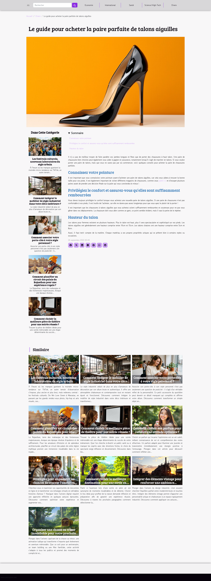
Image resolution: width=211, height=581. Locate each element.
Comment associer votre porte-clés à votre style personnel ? (45, 240)
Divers (174, 5)
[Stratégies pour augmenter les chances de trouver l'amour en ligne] (54, 470)
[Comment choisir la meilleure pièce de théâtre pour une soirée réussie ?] (45, 306)
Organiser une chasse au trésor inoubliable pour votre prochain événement (53, 533)
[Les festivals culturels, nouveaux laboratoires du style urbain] (45, 146)
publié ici (162, 180)
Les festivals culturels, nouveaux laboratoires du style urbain (45, 161)
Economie (89, 5)
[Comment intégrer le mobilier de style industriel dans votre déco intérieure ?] (45, 186)
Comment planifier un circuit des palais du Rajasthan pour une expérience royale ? (45, 281)
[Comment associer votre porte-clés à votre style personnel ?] (45, 225)
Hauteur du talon (76, 148)
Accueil (29, 16)
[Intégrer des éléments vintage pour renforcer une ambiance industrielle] (157, 470)
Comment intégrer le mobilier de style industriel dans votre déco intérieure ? (45, 200)
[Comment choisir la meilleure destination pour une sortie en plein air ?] (105, 470)
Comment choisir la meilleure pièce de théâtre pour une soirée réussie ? (45, 321)
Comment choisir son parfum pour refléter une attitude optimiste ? (157, 430)
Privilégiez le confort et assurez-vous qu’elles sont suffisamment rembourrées (102, 143)
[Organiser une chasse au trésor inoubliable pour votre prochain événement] (54, 521)
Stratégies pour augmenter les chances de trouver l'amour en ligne (54, 482)
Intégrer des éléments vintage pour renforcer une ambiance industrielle (157, 482)
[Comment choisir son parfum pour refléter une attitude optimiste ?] (157, 419)
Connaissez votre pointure (80, 138)
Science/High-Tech (153, 5)
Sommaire (77, 133)
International (110, 5)
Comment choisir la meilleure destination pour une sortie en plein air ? (105, 482)
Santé (131, 5)
